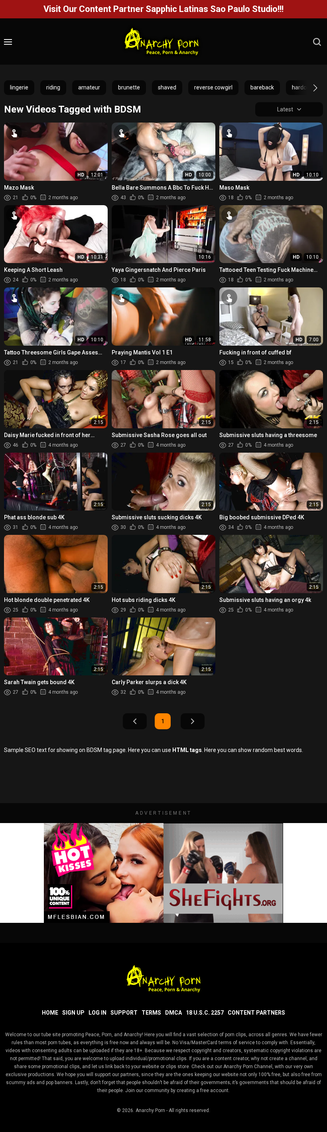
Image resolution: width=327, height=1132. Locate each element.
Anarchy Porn (150, 1110)
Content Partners (256, 1012)
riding (53, 87)
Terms (151, 1012)
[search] (317, 42)
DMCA (173, 1012)
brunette (129, 87)
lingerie (19, 87)
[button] (308, 88)
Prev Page (135, 721)
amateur (89, 87)
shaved (167, 87)
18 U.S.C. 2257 (205, 1012)
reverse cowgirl (213, 87)
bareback (262, 87)
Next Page (193, 721)
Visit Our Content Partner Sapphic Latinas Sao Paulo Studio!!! (163, 9)
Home (50, 1012)
